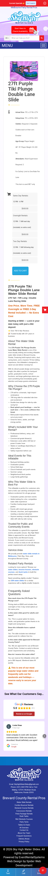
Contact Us (24, 830)
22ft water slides (17, 580)
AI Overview (24, 828)
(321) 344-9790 (22, 787)
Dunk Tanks (24, 816)
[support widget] (43, 870)
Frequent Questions (24, 836)
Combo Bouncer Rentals (24, 805)
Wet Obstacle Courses (24, 819)
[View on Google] (8, 726)
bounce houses (25, 569)
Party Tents (24, 822)
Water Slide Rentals (24, 802)
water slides (13, 569)
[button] (3, 736)
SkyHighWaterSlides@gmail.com (26, 784)
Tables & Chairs (24, 825)
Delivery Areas (24, 839)
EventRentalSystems (32, 857)
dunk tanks (23, 572)
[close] (44, 3)
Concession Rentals (24, 811)
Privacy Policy (24, 842)
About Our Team (24, 833)
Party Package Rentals (24, 814)
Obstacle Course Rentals (24, 808)
